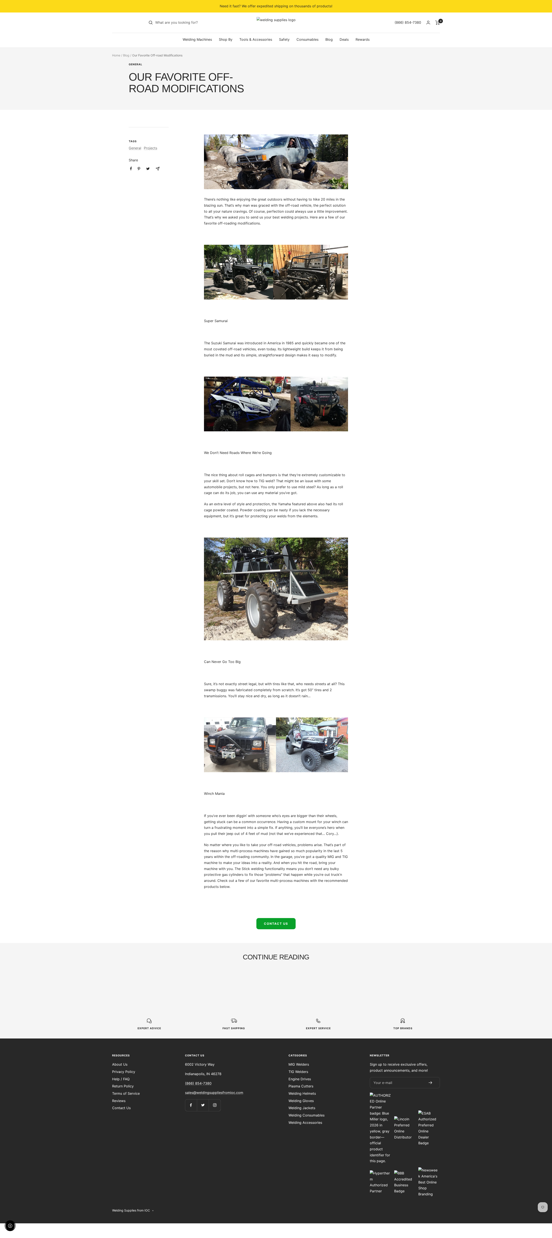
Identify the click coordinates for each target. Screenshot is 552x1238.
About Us (119, 1064)
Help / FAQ (121, 1079)
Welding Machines (197, 39)
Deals (344, 39)
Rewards (363, 39)
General (135, 64)
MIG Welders (299, 1064)
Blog (329, 39)
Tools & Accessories (255, 39)
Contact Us (276, 923)
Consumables (307, 39)
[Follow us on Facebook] (191, 1105)
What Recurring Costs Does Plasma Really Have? (311, 991)
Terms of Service (126, 1093)
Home (116, 55)
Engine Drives (300, 1079)
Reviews (118, 1101)
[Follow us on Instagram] (215, 1105)
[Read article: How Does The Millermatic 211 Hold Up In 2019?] (237, 974)
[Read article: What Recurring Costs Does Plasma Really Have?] (314, 974)
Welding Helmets (302, 1093)
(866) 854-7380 (198, 1083)
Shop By (225, 39)
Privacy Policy (123, 1072)
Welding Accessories (305, 1122)
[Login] (428, 22)
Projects (150, 148)
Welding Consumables (307, 1115)
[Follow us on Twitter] (203, 1105)
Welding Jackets (302, 1108)
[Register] (430, 1082)
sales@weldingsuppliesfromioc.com (214, 1092)
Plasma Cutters (301, 1086)
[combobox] (187, 23)
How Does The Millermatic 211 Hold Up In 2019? (237, 991)
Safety (284, 39)
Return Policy (123, 1086)
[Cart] (437, 22)
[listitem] (131, 168)
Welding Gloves (301, 1101)
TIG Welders (298, 1072)
